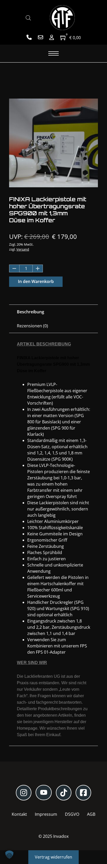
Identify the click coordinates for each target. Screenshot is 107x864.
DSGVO (72, 814)
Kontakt (19, 814)
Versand (22, 249)
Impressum (46, 814)
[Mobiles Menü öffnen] (53, 53)
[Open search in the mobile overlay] (28, 17)
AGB (91, 814)
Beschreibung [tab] (30, 312)
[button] (9, 854)
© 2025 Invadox (53, 836)
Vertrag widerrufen (53, 857)
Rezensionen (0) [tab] (32, 326)
